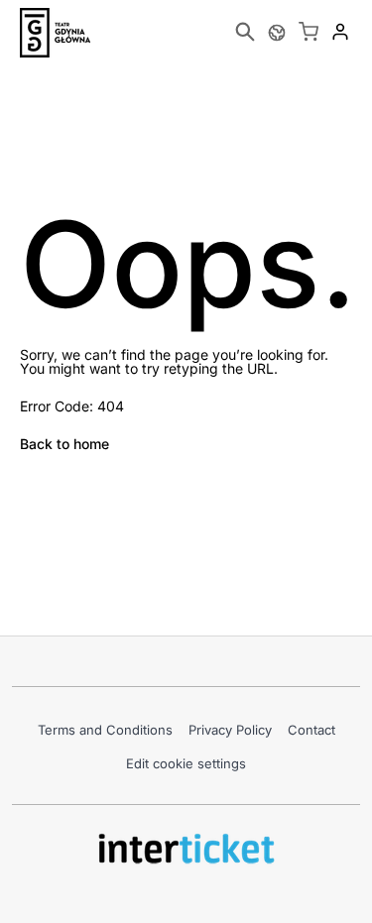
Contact (311, 730)
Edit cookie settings (186, 763)
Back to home (64, 443)
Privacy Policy (230, 730)
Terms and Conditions (105, 730)
